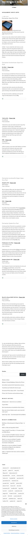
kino (19, 485)
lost (5, 491)
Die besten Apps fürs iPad (10, 18)
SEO (10, 496)
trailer (19, 498)
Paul (3, 430)
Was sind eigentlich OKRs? (12, 427)
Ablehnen (14, 526)
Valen (3, 451)
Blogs (5, 473)
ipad (12, 483)
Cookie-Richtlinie (7, 533)
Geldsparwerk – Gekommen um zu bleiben (11, 401)
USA (3, 33)
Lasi (3, 434)
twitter (5, 501)
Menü (14, 7)
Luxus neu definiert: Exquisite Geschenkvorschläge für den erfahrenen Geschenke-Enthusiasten (11, 441)
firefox (5, 478)
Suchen (4, 371)
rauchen (21, 493)
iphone (19, 483)
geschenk (20, 478)
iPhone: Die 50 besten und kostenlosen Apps (12, 393)
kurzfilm (14, 488)
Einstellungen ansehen (14, 530)
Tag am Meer (5, 404)
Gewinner (15, 480)
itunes (12, 485)
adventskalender (15, 468)
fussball (12, 478)
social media (17, 496)
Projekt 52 (12, 493)
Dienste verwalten (13, 518)
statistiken (12, 498)
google (6, 483)
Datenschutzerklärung (15, 533)
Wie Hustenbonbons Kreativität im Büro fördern (13, 407)
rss (4, 496)
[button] (26, 504)
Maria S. (4, 439)
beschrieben (22, 207)
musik (10, 491)
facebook (20, 475)
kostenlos (6, 488)
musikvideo (18, 491)
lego (21, 488)
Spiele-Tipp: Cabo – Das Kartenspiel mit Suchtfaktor (14, 414)
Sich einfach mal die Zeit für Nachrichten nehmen (13, 385)
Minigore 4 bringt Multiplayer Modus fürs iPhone (13, 382)
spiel (5, 498)
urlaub (19, 501)
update (12, 501)
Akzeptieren (14, 522)
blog (17, 470)
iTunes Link (10, 67)
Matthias (4, 423)
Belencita (4, 445)
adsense (6, 468)
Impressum (22, 533)
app (5, 470)
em (13, 475)
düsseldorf (6, 475)
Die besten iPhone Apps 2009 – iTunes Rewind (13, 390)
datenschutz (13, 473)
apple (10, 470)
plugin (5, 493)
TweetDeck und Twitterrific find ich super (11, 387)
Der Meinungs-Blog (12, 2)
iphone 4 (6, 485)
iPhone (18, 249)
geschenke (6, 480)
